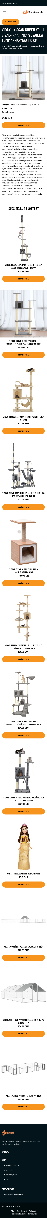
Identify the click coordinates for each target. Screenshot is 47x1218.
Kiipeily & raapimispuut (29, 104)
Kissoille (15, 104)
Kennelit (9, 1170)
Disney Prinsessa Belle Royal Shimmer (23, 873)
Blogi (8, 1179)
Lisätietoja (23, 125)
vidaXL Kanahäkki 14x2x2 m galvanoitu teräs (23, 946)
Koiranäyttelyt (11, 1175)
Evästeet (32, 1211)
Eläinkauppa (10, 22)
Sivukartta (32, 1214)
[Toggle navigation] (5, 12)
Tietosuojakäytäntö (18, 1214)
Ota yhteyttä (22, 1211)
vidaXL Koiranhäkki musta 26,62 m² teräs (23, 1095)
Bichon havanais (12, 1165)
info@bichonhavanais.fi (10, 3)
